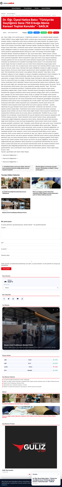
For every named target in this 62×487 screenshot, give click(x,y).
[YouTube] (18, 299)
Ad (2, 242)
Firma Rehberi (28, 8)
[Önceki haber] (53, 309)
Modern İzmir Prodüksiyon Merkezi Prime (13, 383)
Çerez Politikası (46, 8)
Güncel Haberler (16, 8)
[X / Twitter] (8, 299)
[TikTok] (22, 299)
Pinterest (56, 32)
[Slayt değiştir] (28, 474)
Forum (36, 8)
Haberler (3, 13)
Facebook (36, 32)
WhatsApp (43, 32)
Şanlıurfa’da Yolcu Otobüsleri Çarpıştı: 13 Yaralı (15, 385)
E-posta (4, 249)
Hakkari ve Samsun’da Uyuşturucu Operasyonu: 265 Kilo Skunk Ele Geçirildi (22, 386)
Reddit (50, 32)
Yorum (3, 227)
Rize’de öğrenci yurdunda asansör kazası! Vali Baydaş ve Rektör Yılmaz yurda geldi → (47, 168)
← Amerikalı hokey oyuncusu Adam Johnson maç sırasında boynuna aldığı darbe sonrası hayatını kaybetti (16, 168)
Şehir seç (7, 284)
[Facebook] (4, 299)
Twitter (30, 32)
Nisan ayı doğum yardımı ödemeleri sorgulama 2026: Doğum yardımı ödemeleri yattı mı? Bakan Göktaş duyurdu (31, 381)
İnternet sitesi (5, 255)
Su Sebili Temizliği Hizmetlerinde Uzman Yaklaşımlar (16, 379)
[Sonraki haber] (57, 309)
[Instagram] (13, 299)
